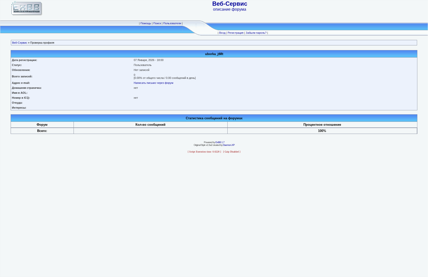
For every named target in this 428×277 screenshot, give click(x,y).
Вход (222, 32)
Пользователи (172, 23)
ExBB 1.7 (219, 142)
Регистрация (235, 32)
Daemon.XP (229, 145)
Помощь (145, 23)
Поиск (157, 23)
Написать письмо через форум (153, 82)
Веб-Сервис (19, 42)
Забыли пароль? (256, 32)
